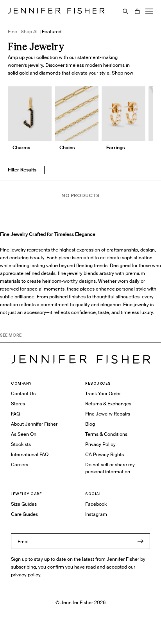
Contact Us (23, 393)
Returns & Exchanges (108, 403)
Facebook (96, 503)
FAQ (15, 413)
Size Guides (24, 503)
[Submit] (140, 541)
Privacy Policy (100, 444)
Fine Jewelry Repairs (107, 413)
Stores (18, 403)
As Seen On (23, 434)
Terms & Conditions (106, 434)
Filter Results (22, 169)
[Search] (125, 11)
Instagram (96, 514)
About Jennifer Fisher (34, 423)
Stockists (21, 444)
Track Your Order (103, 393)
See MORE (10, 335)
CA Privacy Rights (104, 454)
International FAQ (29, 454)
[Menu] (149, 11)
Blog (90, 423)
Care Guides (24, 514)
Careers (19, 464)
